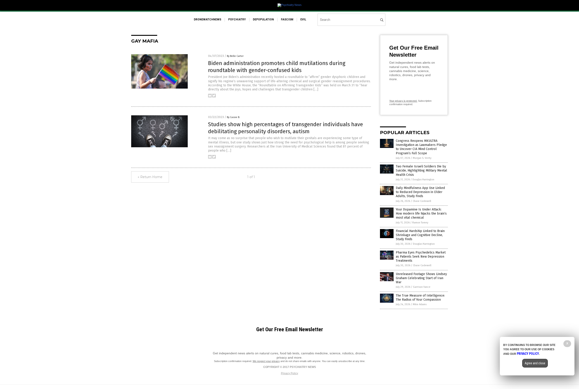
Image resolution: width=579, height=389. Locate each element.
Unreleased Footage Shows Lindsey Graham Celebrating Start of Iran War (421, 278)
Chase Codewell (422, 201)
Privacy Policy (289, 373)
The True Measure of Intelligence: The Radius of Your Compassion (420, 298)
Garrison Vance (421, 286)
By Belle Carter (235, 56)
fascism (287, 19)
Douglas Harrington (423, 179)
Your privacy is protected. (403, 100)
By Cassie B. (233, 117)
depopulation (263, 19)
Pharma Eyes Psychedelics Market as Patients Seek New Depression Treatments (421, 257)
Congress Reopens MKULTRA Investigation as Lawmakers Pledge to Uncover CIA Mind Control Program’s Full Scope (421, 147)
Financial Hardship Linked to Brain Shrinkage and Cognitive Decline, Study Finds (420, 235)
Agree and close (535, 363)
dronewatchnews (207, 19)
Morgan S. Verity (422, 158)
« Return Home (150, 177)
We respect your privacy (266, 361)
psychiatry (237, 19)
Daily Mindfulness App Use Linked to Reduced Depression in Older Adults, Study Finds (420, 192)
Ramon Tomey (420, 222)
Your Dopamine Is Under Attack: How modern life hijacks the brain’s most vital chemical (421, 214)
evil (303, 19)
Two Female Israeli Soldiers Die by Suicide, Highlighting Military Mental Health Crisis (421, 170)
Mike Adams (420, 304)
